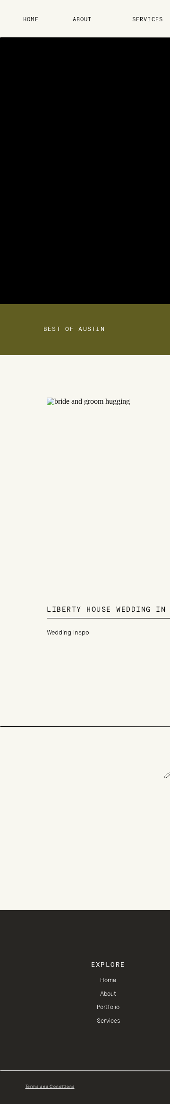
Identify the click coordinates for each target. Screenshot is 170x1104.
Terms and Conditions (50, 1086)
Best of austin (74, 328)
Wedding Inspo (68, 632)
